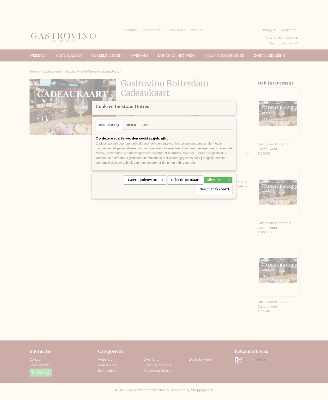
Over (146, 125)
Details (131, 125)
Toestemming (109, 125)
